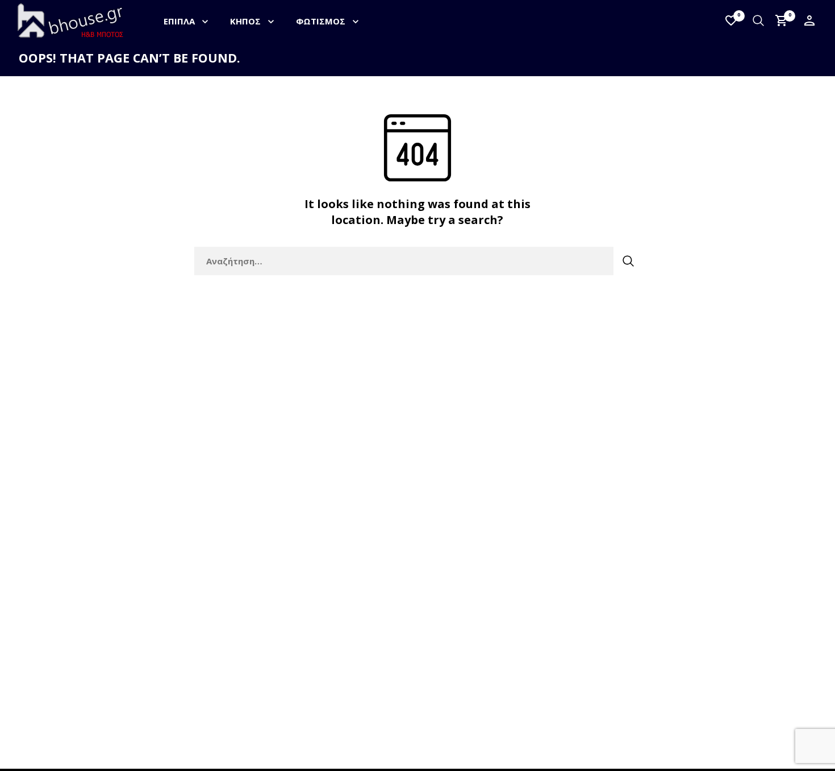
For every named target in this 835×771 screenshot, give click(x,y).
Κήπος (245, 21)
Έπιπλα (179, 21)
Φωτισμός (320, 21)
